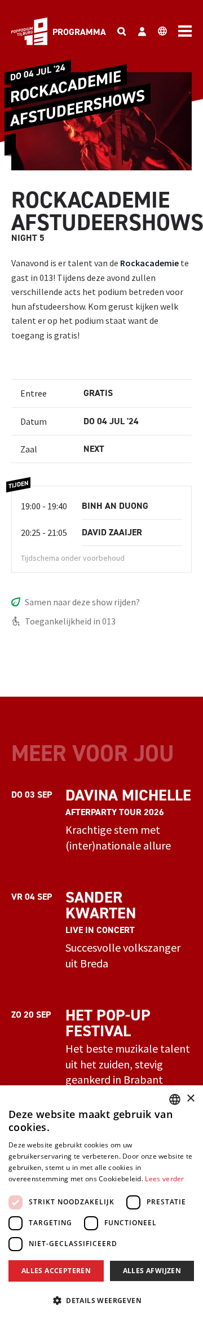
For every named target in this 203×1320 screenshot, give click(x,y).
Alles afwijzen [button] (152, 1270)
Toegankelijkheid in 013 (70, 621)
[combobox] (174, 1099)
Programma (79, 32)
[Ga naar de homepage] (29, 31)
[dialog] (101, 1202)
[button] (101, 1300)
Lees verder (164, 1178)
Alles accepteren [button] (56, 1270)
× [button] (190, 1098)
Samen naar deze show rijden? (82, 602)
